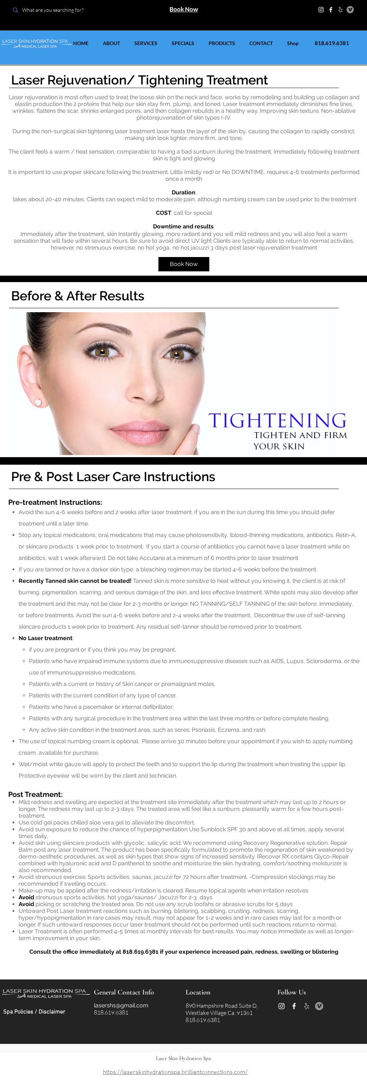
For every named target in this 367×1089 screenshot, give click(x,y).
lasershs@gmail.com (121, 1005)
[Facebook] (330, 9)
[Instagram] (321, 9)
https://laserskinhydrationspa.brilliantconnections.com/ (175, 1072)
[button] (183, 383)
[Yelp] (340, 9)
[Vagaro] (350, 9)
